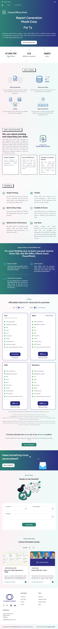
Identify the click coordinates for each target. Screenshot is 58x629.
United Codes (16, 626)
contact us (46, 411)
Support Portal (42, 599)
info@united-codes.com (9, 619)
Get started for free (29, 42)
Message (8, 513)
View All (25, 547)
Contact (40, 596)
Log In (22, 604)
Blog (39, 604)
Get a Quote (8, 465)
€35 (43, 354)
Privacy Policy (42, 602)
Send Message (29, 524)
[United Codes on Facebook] (3, 605)
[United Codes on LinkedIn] (11, 605)
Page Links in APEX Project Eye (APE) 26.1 (41, 571)
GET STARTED (15, 354)
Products (9, 5)
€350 (43, 403)
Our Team (23, 599)
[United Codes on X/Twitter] (7, 605)
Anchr (27, 626)
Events (22, 602)
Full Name (8, 506)
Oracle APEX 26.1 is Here (12, 570)
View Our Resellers (29, 444)
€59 (15, 403)
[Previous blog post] (29, 547)
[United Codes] (2, 5)
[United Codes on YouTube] (15, 605)
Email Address (36, 506)
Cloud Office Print (18, 5)
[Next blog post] (33, 547)
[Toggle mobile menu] (54, 2)
